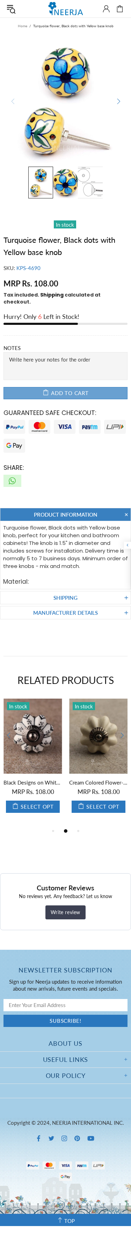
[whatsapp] (12, 481)
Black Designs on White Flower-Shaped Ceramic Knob (32, 782)
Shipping (52, 294)
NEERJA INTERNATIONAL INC (65, 8)
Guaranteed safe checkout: (49, 412)
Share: (13, 467)
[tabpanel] (33, 763)
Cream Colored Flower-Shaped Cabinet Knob (98, 782)
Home (22, 26)
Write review (65, 912)
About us (65, 1043)
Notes (12, 348)
